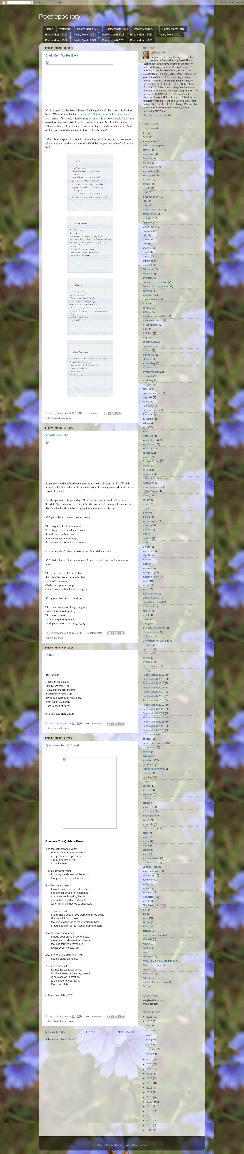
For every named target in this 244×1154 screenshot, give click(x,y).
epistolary (148, 380)
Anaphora (148, 158)
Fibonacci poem (152, 410)
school (146, 786)
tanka (146, 884)
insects (146, 525)
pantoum (148, 653)
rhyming (147, 777)
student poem (150, 862)
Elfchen (147, 359)
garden (147, 452)
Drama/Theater (151, 346)
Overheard (149, 645)
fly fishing (148, 418)
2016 (149, 1097)
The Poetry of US (152, 905)
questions (148, 760)
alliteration (148, 154)
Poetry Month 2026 (141, 40)
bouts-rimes (149, 214)
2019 (149, 1083)
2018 (149, 1087)
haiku (146, 470)
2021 (149, 1073)
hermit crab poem (64, 1021)
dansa (146, 303)
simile (146, 820)
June (148, 1030)
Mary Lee (159, 52)
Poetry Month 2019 (113, 34)
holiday (147, 500)
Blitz (145, 201)
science (147, 790)
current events (151, 299)
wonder (147, 969)
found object (149, 440)
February (148, 406)
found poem (149, 444)
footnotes (148, 436)
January (150, 1053)
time (145, 909)
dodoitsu (147, 333)
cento (146, 239)
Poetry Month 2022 (56, 40)
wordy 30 (148, 973)
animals (147, 162)
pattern (147, 662)
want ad (147, 948)
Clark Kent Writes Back (61, 55)
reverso (147, 773)
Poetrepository (59, 16)
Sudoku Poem (150, 867)
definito (147, 312)
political (147, 738)
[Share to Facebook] (116, 413)
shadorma (148, 811)
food (145, 427)
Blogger (142, 1145)
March (149, 1044)
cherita (146, 256)
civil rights (148, 278)
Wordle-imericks (56, 435)
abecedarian (150, 141)
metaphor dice (151, 576)
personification (151, 666)
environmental (151, 372)
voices (146, 943)
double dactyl (150, 342)
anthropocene (150, 167)
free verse (148, 448)
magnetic (148, 551)
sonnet (146, 837)
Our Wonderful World (154, 640)
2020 (149, 1078)
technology (149, 896)
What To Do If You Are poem (159, 960)
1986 (149, 1130)
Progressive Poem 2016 (156, 743)
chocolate (148, 265)
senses (147, 802)
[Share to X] (113, 413)
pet (144, 670)
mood (146, 585)
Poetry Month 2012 (153, 674)
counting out (149, 295)
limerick (58, 638)
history (146, 495)
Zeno (145, 986)
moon (146, 589)
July (148, 1025)
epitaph (147, 384)
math (145, 564)
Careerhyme (150, 226)
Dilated (50, 655)
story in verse (150, 858)
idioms (146, 516)
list (144, 542)
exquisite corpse (152, 393)
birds (145, 192)
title (144, 914)
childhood (148, 260)
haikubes (148, 474)
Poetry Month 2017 (56, 34)
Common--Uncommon (155, 286)
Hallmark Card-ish (153, 478)
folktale (147, 423)
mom (145, 581)
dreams (147, 350)
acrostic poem (62, 728)
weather (147, 956)
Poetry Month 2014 (117, 28)
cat (144, 235)
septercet (148, 807)
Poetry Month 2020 (141, 34)
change (147, 248)
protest (146, 751)
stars (145, 854)
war (145, 952)
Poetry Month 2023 (85, 40)
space (146, 841)
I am (145, 508)
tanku (146, 888)
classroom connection (155, 282)
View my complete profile (157, 115)
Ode (145, 623)
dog (145, 337)
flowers (147, 414)
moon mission (150, 593)
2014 (149, 1106)
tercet (146, 901)
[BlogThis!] (109, 413)
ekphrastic (148, 354)
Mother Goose (151, 598)
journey (147, 529)
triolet (146, 926)
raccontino (148, 764)
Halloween (148, 482)
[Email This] (106, 413)
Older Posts (125, 1032)
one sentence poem (154, 628)
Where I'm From (152, 965)
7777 (145, 137)
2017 (149, 1092)
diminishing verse (152, 320)
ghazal (146, 457)
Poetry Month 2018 (85, 34)
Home (49, 28)
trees (145, 918)
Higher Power (150, 491)
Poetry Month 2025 (113, 40)
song (145, 832)
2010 (149, 1125)
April (148, 1039)
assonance (149, 175)
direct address (151, 324)
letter (145, 534)
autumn (147, 179)
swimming (148, 875)
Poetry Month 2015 (145, 28)
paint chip (148, 649)
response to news (153, 768)
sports (146, 845)
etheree (147, 388)
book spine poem (152, 209)
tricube (146, 922)
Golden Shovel (151, 461)
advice (146, 150)
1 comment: (93, 413)
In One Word (150, 521)
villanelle (147, 939)
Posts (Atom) (68, 1039)
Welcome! (65, 28)
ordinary (147, 636)
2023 (149, 1064)
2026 (149, 1016)
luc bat (146, 546)
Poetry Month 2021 (170, 34)
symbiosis (148, 879)
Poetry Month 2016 (173, 28)
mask (146, 559)
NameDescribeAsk (153, 602)
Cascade (148, 231)
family (146, 401)
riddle (146, 781)
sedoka (147, 798)
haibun (146, 465)
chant (146, 252)
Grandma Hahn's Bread (62, 745)
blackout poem (151, 196)
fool (145, 431)
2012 (149, 1116)
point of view (150, 734)
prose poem (149, 747)
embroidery (149, 363)
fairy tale (147, 397)
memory (147, 568)
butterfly (147, 218)
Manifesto (148, 555)
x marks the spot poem (155, 982)
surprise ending (151, 871)
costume (147, 290)
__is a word (149, 128)
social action (149, 828)
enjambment (150, 367)
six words (148, 824)
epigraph (148, 376)
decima (147, 308)
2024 (149, 1059)
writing (146, 978)
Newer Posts (55, 1032)
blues (146, 205)
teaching (147, 892)
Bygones (147, 222)
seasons (147, 794)
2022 (149, 1069)
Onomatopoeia (151, 632)
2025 (149, 1021)
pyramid (147, 756)
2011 (149, 1120)
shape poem (150, 815)
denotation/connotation (155, 316)
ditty (145, 329)
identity (147, 512)
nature (146, 610)
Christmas (148, 269)
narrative (148, 606)
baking (146, 184)
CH (144, 243)
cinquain (147, 273)
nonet (146, 615)
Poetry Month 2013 (88, 28)
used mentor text (63, 418)
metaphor (148, 572)
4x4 (145, 132)
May (148, 1035)
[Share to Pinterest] (119, 413)
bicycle (146, 188)
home (146, 504)
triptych (147, 931)
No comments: (94, 633)
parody (146, 657)
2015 (149, 1102)
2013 (149, 1111)
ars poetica (149, 171)
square (146, 850)
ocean (146, 619)
